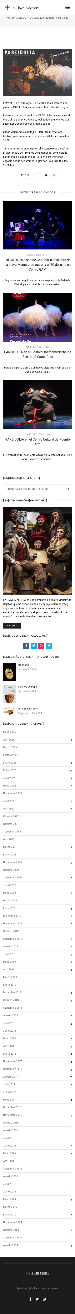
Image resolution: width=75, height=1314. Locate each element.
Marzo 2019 (10, 977)
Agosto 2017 (10, 1076)
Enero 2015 (9, 1214)
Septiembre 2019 (12, 938)
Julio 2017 (9, 1084)
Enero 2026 (9, 762)
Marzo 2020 (10, 900)
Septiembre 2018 (12, 1007)
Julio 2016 (9, 1138)
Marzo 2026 (10, 747)
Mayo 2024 (9, 785)
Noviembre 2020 (12, 862)
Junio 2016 (9, 1145)
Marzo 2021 (10, 846)
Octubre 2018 (11, 1000)
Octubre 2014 (11, 1229)
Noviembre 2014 (12, 1222)
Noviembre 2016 (12, 1115)
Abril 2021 (9, 839)
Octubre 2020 (11, 869)
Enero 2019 (9, 984)
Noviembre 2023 (12, 793)
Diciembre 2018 (12, 992)
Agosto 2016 (10, 1130)
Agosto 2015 (10, 1176)
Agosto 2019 (10, 946)
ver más (12, 625)
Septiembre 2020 (12, 877)
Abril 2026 (9, 739)
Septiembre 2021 (12, 831)
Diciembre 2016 (12, 1107)
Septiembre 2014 (12, 1237)
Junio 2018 (9, 1030)
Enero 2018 (9, 1053)
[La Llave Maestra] (22, 7)
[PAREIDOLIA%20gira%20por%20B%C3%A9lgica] (38, 175)
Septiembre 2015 (12, 1168)
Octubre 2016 (11, 1122)
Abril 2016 (9, 1161)
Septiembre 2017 (12, 1069)
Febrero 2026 (10, 755)
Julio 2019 (9, 954)
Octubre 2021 (11, 824)
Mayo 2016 (9, 1153)
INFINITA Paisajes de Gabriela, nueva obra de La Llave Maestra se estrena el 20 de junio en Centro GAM (37, 264)
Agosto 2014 (10, 1245)
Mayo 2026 (9, 732)
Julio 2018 (9, 1023)
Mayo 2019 (9, 961)
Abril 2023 (9, 808)
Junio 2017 (9, 1092)
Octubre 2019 (11, 931)
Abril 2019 (9, 969)
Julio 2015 (9, 1184)
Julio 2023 (9, 801)
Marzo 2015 (10, 1207)
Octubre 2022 (11, 816)
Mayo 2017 (9, 1099)
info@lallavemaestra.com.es (41, 1288)
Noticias (63, 17)
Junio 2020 (9, 885)
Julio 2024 (9, 778)
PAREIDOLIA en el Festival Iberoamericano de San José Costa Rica (37, 354)
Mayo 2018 (9, 1038)
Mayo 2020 (9, 892)
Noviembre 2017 (12, 1061)
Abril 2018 (9, 1046)
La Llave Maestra (44, 17)
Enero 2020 (9, 908)
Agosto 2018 (10, 1015)
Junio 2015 (9, 1191)
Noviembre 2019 (12, 923)
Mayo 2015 (9, 1199)
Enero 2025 (9, 770)
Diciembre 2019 (12, 915)
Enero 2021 (9, 854)
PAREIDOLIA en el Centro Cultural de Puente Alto (37, 441)
